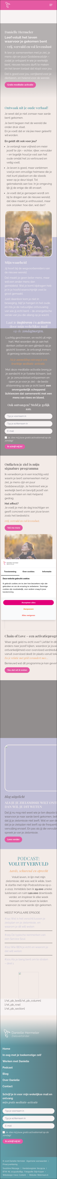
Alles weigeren (28, 615)
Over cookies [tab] (28, 571)
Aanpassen (28, 609)
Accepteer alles (29, 602)
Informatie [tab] (46, 571)
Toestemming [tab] (10, 571)
